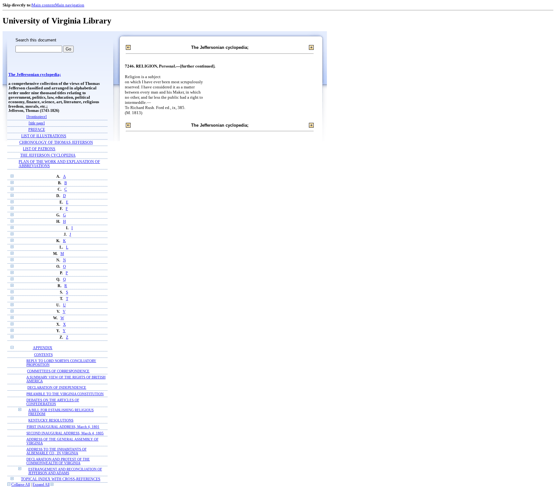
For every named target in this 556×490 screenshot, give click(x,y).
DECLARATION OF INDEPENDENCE (56, 387)
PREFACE (36, 130)
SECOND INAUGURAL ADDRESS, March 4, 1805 (65, 433)
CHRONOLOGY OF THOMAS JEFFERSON (56, 143)
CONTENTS (43, 355)
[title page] (37, 123)
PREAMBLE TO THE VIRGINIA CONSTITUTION (65, 394)
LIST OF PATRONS (39, 149)
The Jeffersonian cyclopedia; (34, 74)
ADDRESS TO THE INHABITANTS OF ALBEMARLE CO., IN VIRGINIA (56, 451)
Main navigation (69, 5)
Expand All (41, 485)
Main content (43, 5)
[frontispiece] (36, 117)
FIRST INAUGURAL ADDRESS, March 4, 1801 (63, 427)
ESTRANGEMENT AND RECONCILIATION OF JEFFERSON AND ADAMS (65, 471)
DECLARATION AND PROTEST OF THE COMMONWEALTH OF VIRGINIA (58, 461)
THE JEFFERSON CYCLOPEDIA (48, 155)
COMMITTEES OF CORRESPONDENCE (58, 371)
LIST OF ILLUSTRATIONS (43, 136)
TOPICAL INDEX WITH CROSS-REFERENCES (60, 479)
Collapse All (20, 485)
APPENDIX (42, 348)
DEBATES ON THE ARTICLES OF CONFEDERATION (52, 402)
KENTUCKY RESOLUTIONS (50, 420)
